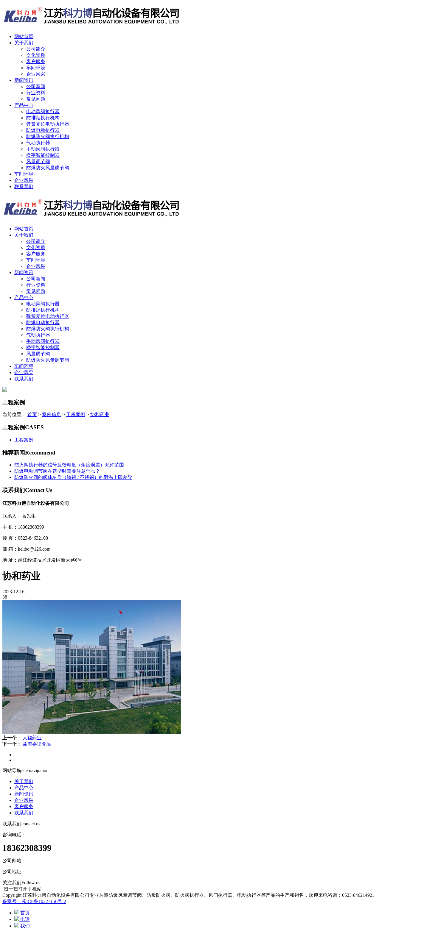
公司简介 (35, 48)
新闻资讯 (23, 80)
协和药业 (99, 414)
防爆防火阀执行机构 (47, 136)
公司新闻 (35, 86)
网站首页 (23, 36)
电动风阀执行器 (43, 111)
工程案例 (75, 414)
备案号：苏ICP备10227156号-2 (34, 901)
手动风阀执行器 (43, 148)
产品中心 (23, 105)
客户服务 (35, 61)
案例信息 (51, 414)
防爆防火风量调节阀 (47, 167)
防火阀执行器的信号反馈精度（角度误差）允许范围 (69, 464)
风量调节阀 (38, 161)
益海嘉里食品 (37, 743)
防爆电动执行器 (43, 130)
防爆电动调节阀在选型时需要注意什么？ (57, 471)
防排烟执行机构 (43, 117)
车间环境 (35, 67)
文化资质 (35, 55)
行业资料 (35, 92)
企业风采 (35, 73)
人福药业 (32, 737)
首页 (32, 414)
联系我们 (23, 186)
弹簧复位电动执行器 (47, 123)
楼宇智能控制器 (43, 155)
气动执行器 (38, 142)
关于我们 (23, 42)
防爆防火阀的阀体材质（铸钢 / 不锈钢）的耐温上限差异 (73, 477)
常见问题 (35, 98)
